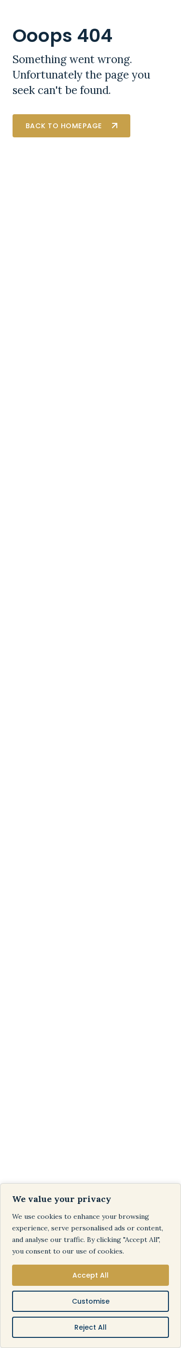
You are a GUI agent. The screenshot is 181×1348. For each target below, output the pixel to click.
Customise (91, 1301)
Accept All (90, 1275)
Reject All (90, 1327)
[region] (90, 1265)
